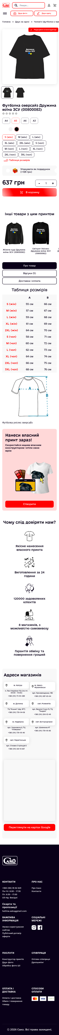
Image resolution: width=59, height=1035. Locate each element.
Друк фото (7, 962)
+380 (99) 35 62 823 (11, 888)
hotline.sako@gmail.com (14, 911)
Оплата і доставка (11, 998)
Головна (6, 22)
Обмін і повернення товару (12, 1002)
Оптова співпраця (41, 959)
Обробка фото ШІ (11, 965)
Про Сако (36, 888)
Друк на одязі (22, 22)
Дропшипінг (38, 962)
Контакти (36, 891)
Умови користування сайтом (13, 928)
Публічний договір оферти (11, 934)
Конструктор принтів (13, 959)
